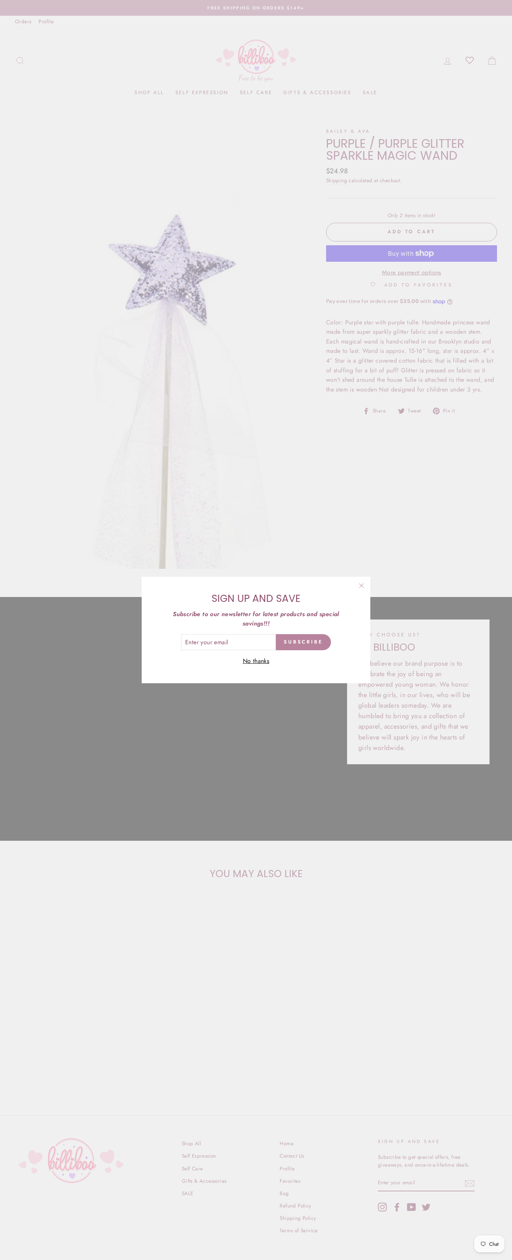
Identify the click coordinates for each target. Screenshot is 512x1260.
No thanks (256, 661)
